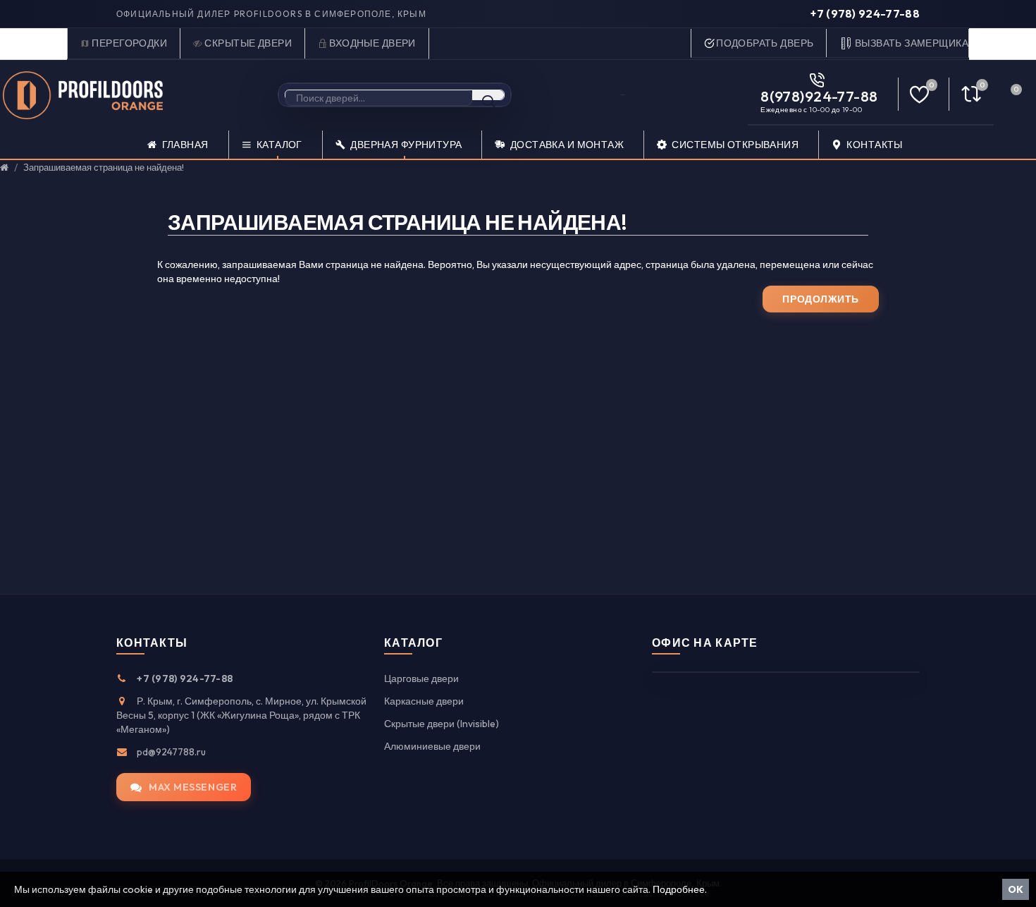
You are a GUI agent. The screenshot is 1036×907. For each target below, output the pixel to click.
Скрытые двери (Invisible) (441, 723)
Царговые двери (421, 678)
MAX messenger (193, 787)
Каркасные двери (424, 701)
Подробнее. (680, 889)
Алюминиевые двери (432, 746)
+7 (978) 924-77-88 (865, 13)
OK (1015, 889)
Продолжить (820, 299)
